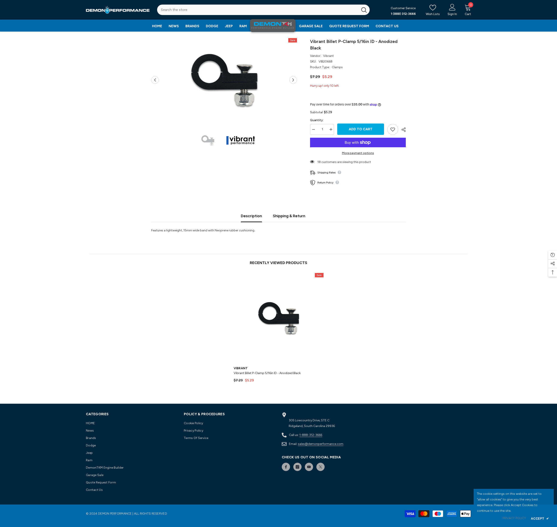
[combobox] (257, 10)
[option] (224, 80)
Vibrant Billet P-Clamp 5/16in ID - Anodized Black (267, 373)
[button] (155, 80)
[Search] (263, 10)
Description (251, 216)
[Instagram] (297, 467)
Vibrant (328, 56)
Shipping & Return (289, 216)
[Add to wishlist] (392, 129)
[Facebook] (286, 467)
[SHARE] (402, 129)
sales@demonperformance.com (320, 444)
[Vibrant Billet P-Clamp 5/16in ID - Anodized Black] (279, 318)
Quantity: (317, 120)
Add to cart (360, 129)
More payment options (358, 153)
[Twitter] (320, 467)
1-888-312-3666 (310, 435)
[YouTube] (309, 467)
